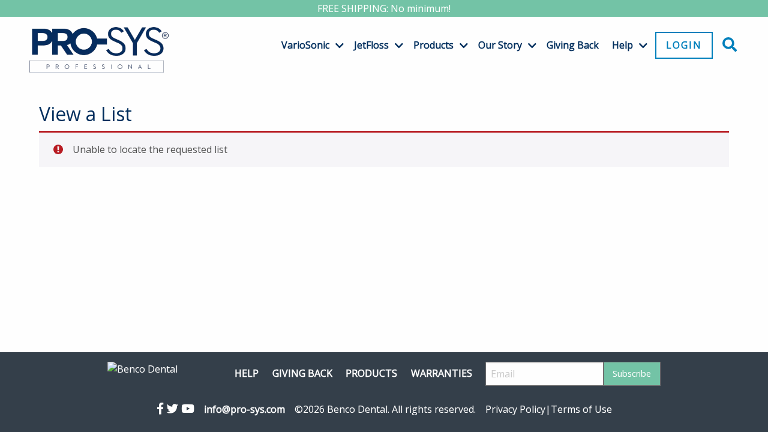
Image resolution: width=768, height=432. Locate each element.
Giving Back (573, 45)
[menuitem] (308, 45)
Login (684, 45)
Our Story (500, 45)
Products (433, 45)
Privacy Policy (515, 409)
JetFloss (371, 45)
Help (622, 45)
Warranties (441, 373)
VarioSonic (305, 45)
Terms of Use (581, 409)
